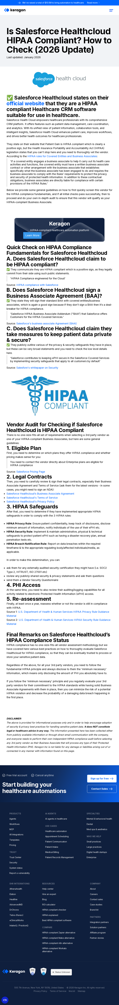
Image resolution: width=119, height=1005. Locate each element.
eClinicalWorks (17, 920)
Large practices (94, 847)
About (93, 889)
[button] (111, 10)
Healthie (13, 899)
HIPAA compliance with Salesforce (37, 284)
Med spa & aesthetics (97, 829)
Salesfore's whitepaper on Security (37, 367)
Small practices (94, 841)
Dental (90, 824)
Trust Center (15, 857)
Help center (48, 889)
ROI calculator (48, 904)
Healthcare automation (56, 831)
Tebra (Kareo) (16, 915)
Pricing (12, 845)
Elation (13, 894)
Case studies (96, 904)
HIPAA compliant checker (54, 910)
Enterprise (91, 857)
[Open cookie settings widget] (4, 1000)
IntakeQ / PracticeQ (19, 925)
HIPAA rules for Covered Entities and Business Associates (62, 156)
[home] (15, 10)
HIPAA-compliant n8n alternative (57, 943)
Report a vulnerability (19, 873)
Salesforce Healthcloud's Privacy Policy (30, 501)
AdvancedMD (16, 904)
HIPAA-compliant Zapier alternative (58, 932)
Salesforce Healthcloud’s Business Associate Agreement (40, 493)
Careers (94, 894)
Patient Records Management (59, 857)
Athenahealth (16, 889)
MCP (11, 829)
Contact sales (96, 899)
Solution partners (98, 927)
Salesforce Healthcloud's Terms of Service (32, 497)
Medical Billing (52, 852)
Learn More (32, 235)
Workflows (14, 824)
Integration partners (99, 922)
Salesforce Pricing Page (30, 471)
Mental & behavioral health (99, 819)
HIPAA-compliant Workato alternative (54, 949)
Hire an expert (49, 894)
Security (13, 862)
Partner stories (97, 938)
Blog (44, 899)
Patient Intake (51, 847)
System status (15, 868)
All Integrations (16, 834)
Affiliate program (98, 932)
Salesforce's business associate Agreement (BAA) (46, 323)
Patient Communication (56, 841)
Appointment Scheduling (57, 836)
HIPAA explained (50, 915)
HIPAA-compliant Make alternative (58, 938)
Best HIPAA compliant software (56, 920)
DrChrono (14, 910)
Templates (14, 840)
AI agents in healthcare (56, 819)
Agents (12, 819)
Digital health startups (97, 852)
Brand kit (94, 910)
